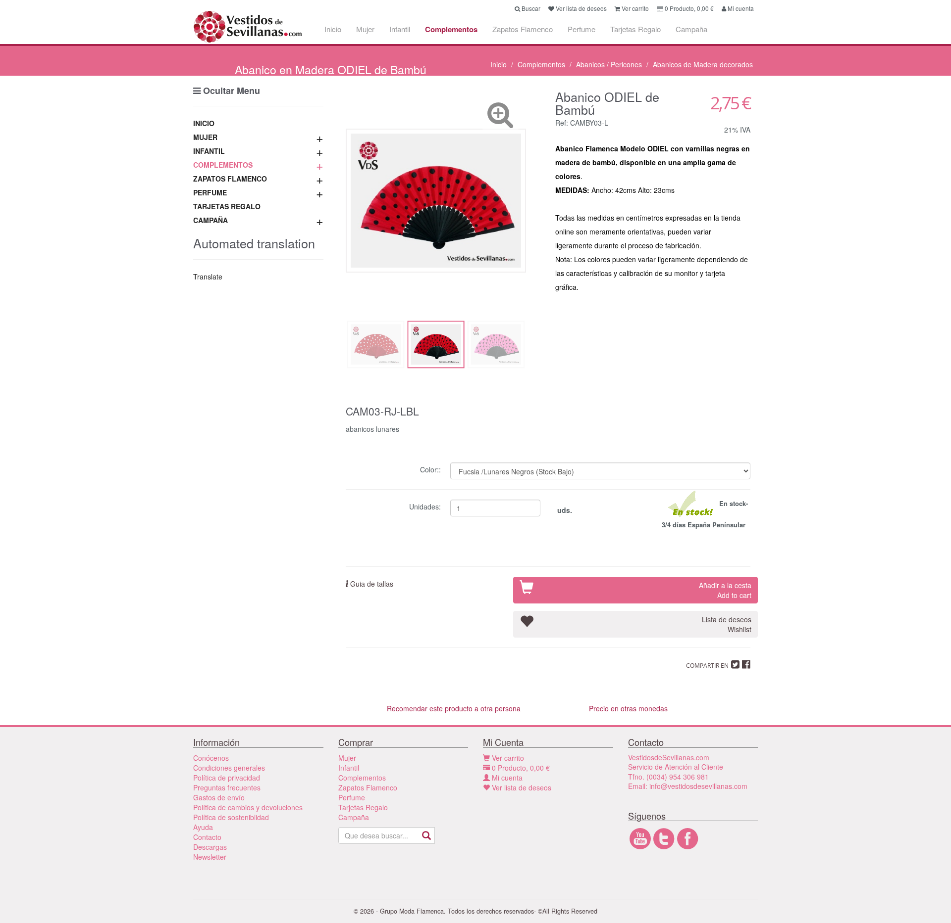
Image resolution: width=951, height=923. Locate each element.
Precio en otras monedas (628, 708)
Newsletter (209, 857)
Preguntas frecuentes (227, 787)
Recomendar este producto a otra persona (454, 708)
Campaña (691, 29)
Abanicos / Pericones (609, 64)
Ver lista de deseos (520, 787)
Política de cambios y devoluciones (248, 807)
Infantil (399, 29)
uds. (563, 510)
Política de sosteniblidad (231, 817)
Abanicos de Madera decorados (703, 64)
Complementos (451, 29)
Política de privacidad (226, 778)
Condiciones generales (229, 768)
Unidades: (426, 506)
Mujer (365, 29)
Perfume (581, 29)
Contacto (207, 837)
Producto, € (521, 768)
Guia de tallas (370, 584)
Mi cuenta (506, 778)
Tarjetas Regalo (635, 29)
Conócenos (211, 758)
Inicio (332, 29)
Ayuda (203, 827)
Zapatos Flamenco (522, 29)
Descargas (210, 847)
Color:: (431, 468)
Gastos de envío (219, 797)
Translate (207, 276)
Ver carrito (507, 758)
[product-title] (436, 201)
